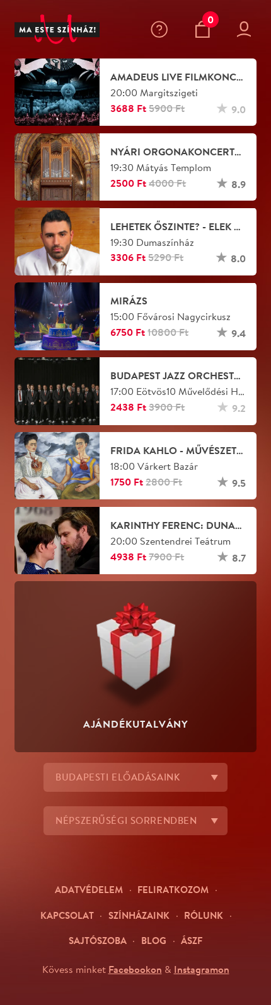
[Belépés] (247, 29)
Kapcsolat (67, 915)
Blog (153, 940)
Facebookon (135, 969)
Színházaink (139, 915)
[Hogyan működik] (162, 29)
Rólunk (203, 915)
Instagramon (201, 969)
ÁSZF (191, 940)
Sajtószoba (98, 940)
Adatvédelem (89, 889)
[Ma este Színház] (57, 29)
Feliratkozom (173, 889)
